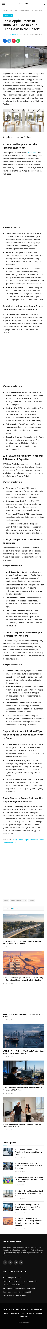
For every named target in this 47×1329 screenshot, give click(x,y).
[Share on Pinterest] (14, 41)
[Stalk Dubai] (23, 3)
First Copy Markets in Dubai (13, 1285)
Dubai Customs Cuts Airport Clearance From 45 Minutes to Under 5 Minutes (29, 1166)
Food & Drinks (22, 1310)
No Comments (37, 34)
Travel (6, 1313)
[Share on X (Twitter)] (9, 41)
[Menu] (3, 3)
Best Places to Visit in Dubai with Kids (17, 1292)
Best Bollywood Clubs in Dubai (14, 1296)
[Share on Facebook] (5, 41)
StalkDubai (14, 34)
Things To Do (13, 10)
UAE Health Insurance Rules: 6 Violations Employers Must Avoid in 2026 (28, 1152)
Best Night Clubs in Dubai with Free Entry (19, 1288)
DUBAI (31, 900)
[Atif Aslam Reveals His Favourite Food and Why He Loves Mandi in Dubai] (23, 1109)
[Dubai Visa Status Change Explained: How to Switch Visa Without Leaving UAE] (8, 1193)
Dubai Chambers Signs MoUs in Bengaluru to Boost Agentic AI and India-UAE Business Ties (28, 1207)
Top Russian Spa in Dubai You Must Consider (20, 1281)
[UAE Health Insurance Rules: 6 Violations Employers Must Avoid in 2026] (8, 1152)
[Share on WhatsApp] (18, 41)
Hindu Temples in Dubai (12, 1277)
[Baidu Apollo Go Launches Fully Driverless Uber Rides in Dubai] (23, 999)
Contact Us (23, 1316)
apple (6, 900)
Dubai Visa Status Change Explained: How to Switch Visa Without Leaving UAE (29, 1193)
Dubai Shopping (18, 1313)
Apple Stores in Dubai (18, 900)
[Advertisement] (23, 201)
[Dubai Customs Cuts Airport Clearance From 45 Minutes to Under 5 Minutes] (8, 1166)
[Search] (43, 3)
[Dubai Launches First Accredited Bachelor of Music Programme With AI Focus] (23, 1073)
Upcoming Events (34, 1313)
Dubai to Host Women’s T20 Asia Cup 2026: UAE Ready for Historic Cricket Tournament (29, 1179)
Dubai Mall (31, 152)
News (11, 1310)
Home (5, 10)
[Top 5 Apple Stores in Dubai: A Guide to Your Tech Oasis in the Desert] (23, 57)
